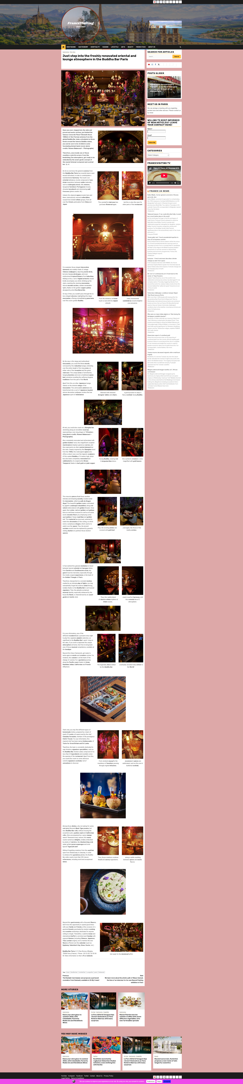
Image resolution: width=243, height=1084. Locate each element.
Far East (93, 1012)
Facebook (79, 1076)
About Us (99, 1076)
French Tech (141, 47)
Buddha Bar (74, 972)
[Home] (63, 47)
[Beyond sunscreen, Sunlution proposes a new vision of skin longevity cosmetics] (167, 1045)
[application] (164, 175)
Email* (150, 135)
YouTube (64, 1076)
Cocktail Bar (82, 972)
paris (95, 972)
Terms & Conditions (77, 1078)
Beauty (130, 47)
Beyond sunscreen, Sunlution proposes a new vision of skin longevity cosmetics (166, 1061)
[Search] (180, 47)
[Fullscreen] (178, 183)
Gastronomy (83, 47)
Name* (150, 129)
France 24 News (159, 191)
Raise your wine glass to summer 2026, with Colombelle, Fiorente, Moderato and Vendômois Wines (73, 1019)
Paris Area (72, 52)
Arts (123, 47)
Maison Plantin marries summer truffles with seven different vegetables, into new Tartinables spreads (130, 1018)
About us (151, 47)
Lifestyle (114, 47)
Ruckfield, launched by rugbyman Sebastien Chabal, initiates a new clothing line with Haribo (104, 1062)
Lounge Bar (90, 972)
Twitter (86, 1076)
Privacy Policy (108, 1076)
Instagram (71, 1076)
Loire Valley (153, 79)
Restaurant (101, 972)
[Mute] (175, 183)
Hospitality (95, 47)
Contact (92, 1076)
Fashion (105, 47)
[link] (81, 148)
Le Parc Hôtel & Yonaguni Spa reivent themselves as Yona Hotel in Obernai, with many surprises (102, 1018)
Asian (67, 972)
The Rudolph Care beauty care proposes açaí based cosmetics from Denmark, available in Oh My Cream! (81, 978)
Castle (155, 76)
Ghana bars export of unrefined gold (159, 335)
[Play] (150, 183)
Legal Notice (65, 1078)
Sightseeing (71, 47)
